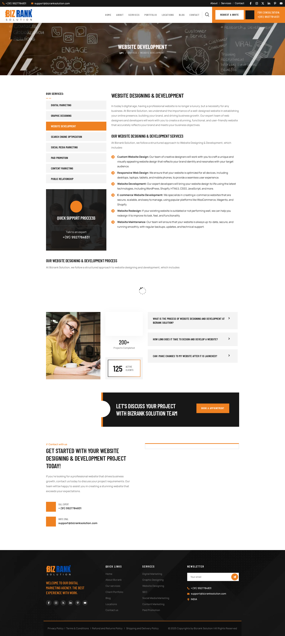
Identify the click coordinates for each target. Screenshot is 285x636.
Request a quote (229, 14)
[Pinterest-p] (275, 3)
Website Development (63, 126)
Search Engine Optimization (66, 136)
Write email (63, 519)
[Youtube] (281, 3)
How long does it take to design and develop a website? (185, 339)
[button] (193, 320)
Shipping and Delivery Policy (142, 628)
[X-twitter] (262, 3)
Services (132, 52)
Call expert (63, 504)
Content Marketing (62, 168)
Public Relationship (62, 179)
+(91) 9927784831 (76, 237)
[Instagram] (256, 3)
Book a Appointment (212, 408)
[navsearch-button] (207, 15)
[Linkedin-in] (269, 3)
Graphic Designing (61, 115)
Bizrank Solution (203, 628)
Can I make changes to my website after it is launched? (185, 356)
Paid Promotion (59, 158)
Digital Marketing (61, 105)
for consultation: (269, 12)
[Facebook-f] (250, 3)
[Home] (18, 15)
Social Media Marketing (64, 147)
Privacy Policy (55, 628)
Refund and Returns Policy (107, 628)
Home (121, 52)
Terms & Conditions (77, 628)
